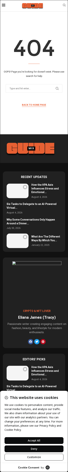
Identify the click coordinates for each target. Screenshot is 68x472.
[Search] (64, 6)
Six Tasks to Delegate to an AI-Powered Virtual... (31, 206)
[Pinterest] (43, 341)
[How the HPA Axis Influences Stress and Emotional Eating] (18, 191)
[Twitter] (36, 341)
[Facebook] (30, 341)
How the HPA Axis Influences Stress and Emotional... (45, 188)
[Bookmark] (25, 187)
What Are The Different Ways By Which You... (45, 238)
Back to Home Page (34, 105)
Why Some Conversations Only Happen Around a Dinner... (31, 221)
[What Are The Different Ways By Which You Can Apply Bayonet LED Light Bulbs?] (18, 241)
